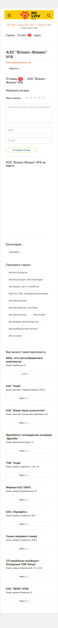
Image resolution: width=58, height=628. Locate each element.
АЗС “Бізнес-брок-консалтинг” (25, 410)
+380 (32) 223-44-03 (29, 548)
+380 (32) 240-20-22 (29, 576)
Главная (10, 35)
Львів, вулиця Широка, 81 (18, 62)
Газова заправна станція (21, 536)
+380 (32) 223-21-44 (29, 524)
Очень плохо (25, 97)
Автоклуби (39, 314)
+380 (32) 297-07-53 (29, 423)
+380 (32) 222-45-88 (29, 398)
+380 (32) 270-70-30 (29, 499)
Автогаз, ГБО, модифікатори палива (28, 293)
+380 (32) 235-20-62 (29, 475)
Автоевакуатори (18, 300)
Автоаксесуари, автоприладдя (26, 279)
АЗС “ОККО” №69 (17, 588)
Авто (32, 25)
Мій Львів (11, 25)
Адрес (37, 35)
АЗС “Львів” (13, 386)
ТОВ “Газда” (13, 462)
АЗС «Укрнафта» (16, 511)
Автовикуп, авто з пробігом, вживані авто (24, 287)
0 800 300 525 (29, 374)
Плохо (29, 97)
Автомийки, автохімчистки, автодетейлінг (24, 322)
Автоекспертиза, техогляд (23, 307)
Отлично (41, 97)
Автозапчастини (17, 314)
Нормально (33, 97)
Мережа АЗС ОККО (18, 487)
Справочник (23, 25)
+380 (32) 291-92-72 (29, 451)
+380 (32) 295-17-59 (29, 601)
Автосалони (15, 335)
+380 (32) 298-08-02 (19, 68)
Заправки (41, 25)
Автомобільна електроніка (23, 328)
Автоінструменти (18, 272)
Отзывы (21, 35)
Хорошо (37, 97)
